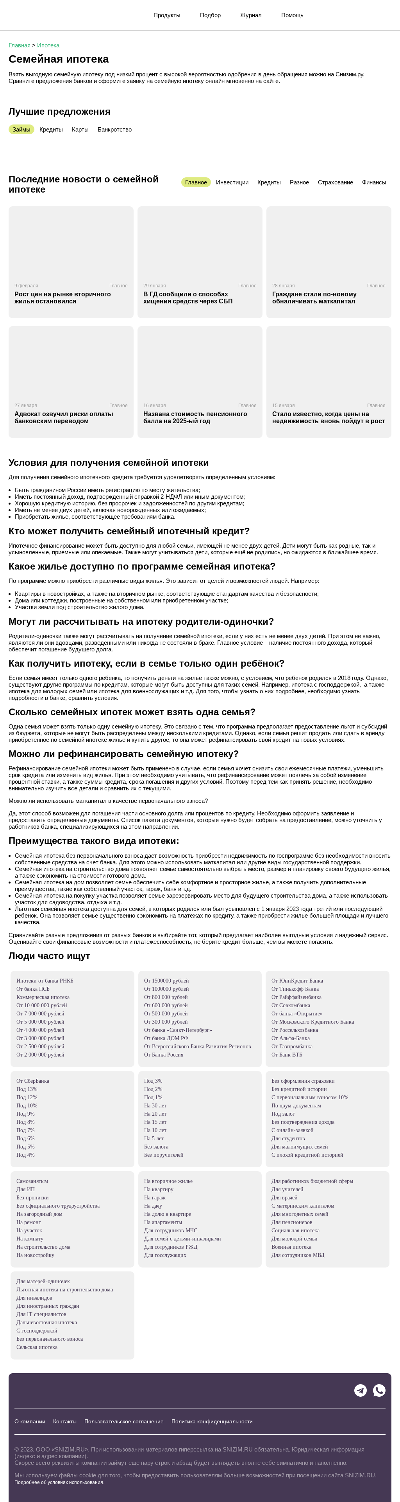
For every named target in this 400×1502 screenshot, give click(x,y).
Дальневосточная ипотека (46, 1322)
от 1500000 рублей (166, 981)
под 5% (25, 1147)
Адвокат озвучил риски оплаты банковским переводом (63, 417)
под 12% (27, 1097)
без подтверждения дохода (302, 1122)
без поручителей (164, 1155)
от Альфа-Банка (290, 1038)
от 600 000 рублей (166, 1005)
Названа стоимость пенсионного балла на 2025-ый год (195, 417)
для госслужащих (165, 1255)
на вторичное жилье (168, 1181)
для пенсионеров (291, 1222)
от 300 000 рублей (166, 1022)
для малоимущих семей (299, 1147)
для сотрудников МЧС (170, 1230)
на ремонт (28, 1222)
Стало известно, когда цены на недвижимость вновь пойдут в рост (328, 417)
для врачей (284, 1198)
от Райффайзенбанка (296, 997)
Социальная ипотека (295, 1230)
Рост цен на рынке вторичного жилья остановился (62, 298)
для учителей (287, 1189)
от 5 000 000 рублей (40, 1022)
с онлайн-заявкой (292, 1130)
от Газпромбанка (291, 1046)
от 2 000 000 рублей (40, 1055)
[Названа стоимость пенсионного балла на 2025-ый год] (200, 361)
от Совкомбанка (290, 1005)
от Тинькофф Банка (295, 989)
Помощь (292, 15)
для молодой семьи (294, 1239)
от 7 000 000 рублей (40, 1014)
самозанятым (32, 1181)
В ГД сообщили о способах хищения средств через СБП (188, 298)
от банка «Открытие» (297, 1014)
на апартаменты (163, 1222)
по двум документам (296, 1106)
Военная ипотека (291, 1247)
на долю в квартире (167, 1214)
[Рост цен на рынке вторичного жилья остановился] (71, 241)
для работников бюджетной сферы (312, 1181)
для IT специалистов (41, 1314)
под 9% (25, 1114)
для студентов (288, 1138)
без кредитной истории (299, 1089)
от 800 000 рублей (166, 997)
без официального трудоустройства (58, 1206)
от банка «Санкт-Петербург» (178, 1030)
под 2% (153, 1089)
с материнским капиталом (302, 1206)
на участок (29, 1230)
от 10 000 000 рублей (41, 1005)
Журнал (251, 15)
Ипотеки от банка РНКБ (44, 981)
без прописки (32, 1198)
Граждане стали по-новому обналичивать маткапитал (314, 298)
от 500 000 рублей (166, 1014)
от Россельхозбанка (294, 1030)
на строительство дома (43, 1247)
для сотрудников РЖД (171, 1247)
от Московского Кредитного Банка (312, 1022)
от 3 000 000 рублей (40, 1038)
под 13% (27, 1089)
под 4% (25, 1155)
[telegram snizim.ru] (360, 1390)
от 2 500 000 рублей (40, 1046)
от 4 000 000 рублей (40, 1030)
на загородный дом (39, 1214)
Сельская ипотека (36, 1347)
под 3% (153, 1081)
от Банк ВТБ (286, 1055)
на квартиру (158, 1189)
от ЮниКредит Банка (297, 981)
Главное (118, 285)
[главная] (37, 15)
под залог (283, 1114)
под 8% (25, 1122)
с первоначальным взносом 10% (309, 1097)
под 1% (153, 1097)
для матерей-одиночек (43, 1281)
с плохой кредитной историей (307, 1155)
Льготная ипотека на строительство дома (64, 1290)
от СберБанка (32, 1081)
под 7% (25, 1130)
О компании (29, 1421)
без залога (156, 1147)
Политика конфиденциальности (212, 1421)
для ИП (25, 1189)
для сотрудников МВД (298, 1255)
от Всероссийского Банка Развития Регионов (197, 1046)
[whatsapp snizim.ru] (379, 1390)
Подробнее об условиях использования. (59, 1482)
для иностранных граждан (47, 1306)
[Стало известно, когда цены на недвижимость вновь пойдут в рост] (328, 361)
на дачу (153, 1206)
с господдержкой (36, 1331)
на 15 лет (155, 1122)
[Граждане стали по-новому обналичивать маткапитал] (328, 241)
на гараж (155, 1198)
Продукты (167, 15)
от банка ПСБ (33, 989)
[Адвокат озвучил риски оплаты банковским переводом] (71, 361)
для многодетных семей (300, 1214)
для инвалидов (34, 1298)
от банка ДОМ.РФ (166, 1038)
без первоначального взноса (49, 1339)
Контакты (65, 1421)
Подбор (210, 15)
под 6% (25, 1138)
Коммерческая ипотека (43, 997)
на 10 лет (155, 1130)
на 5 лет (154, 1138)
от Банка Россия (163, 1055)
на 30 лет (155, 1106)
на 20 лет (155, 1114)
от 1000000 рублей (166, 989)
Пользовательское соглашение (124, 1421)
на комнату (29, 1239)
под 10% (27, 1106)
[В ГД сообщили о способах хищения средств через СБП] (200, 241)
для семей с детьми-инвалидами (182, 1239)
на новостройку (35, 1255)
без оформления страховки (303, 1081)
